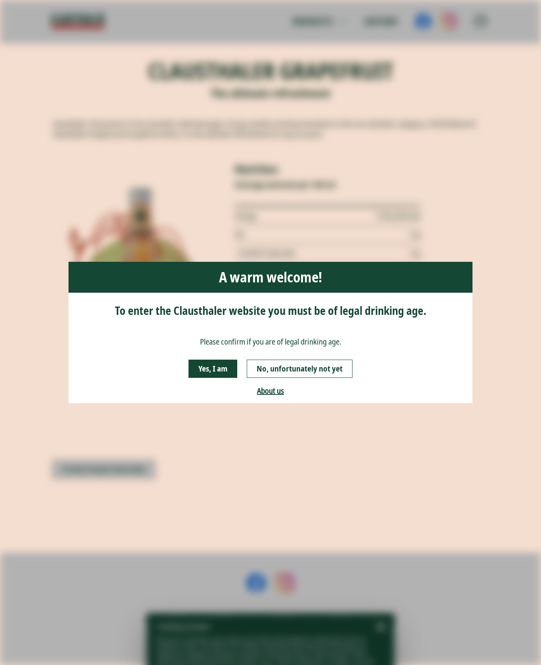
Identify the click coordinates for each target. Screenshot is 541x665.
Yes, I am (212, 368)
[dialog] (270, 332)
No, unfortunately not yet (300, 368)
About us (270, 390)
